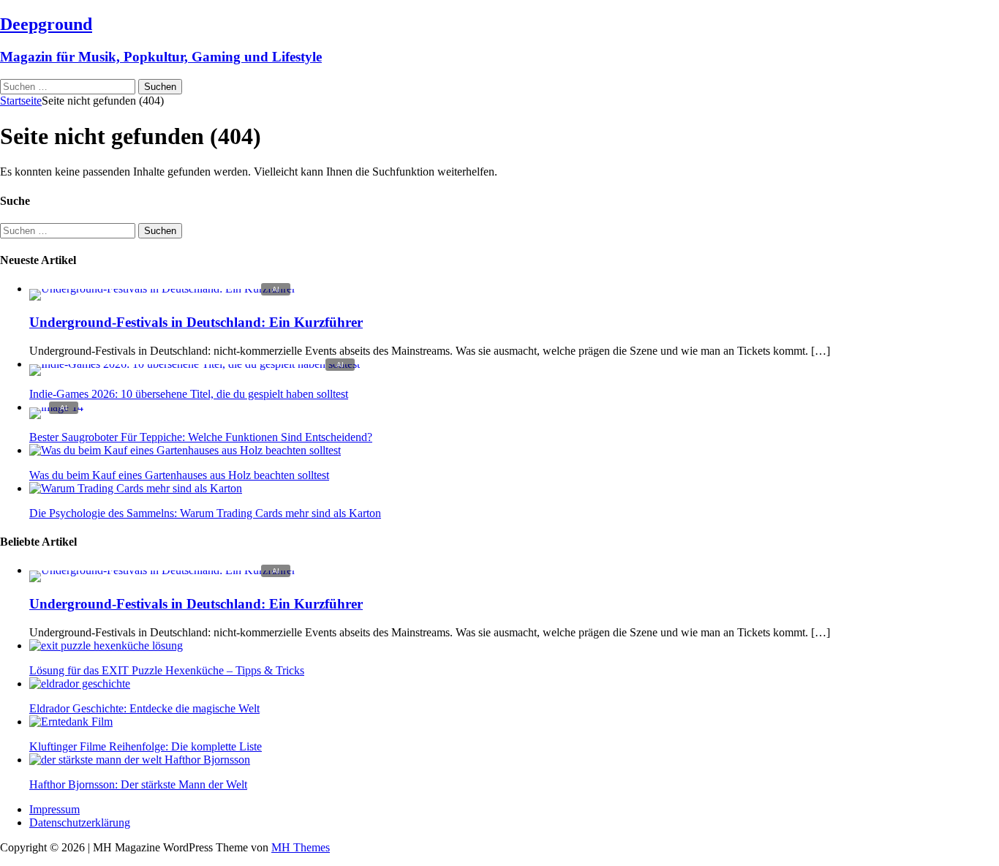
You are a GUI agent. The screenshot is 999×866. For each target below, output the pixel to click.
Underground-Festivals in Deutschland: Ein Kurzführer (196, 322)
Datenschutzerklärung (79, 822)
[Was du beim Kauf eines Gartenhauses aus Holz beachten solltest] (185, 450)
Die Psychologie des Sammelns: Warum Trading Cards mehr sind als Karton (205, 513)
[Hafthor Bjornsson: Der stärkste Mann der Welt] (139, 759)
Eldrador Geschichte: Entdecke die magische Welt (144, 708)
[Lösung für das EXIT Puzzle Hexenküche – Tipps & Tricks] (106, 645)
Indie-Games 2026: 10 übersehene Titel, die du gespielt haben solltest (188, 394)
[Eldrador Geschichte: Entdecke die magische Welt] (79, 683)
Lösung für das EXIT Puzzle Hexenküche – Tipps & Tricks (166, 670)
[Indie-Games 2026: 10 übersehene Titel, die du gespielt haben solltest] (194, 364)
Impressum (54, 809)
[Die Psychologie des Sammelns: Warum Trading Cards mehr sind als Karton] (135, 488)
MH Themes (300, 847)
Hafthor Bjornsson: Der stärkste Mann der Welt (138, 784)
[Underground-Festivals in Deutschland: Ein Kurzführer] (162, 288)
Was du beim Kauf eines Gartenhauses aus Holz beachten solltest (179, 475)
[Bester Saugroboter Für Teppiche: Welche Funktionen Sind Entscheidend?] (56, 407)
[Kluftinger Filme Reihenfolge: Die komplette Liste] (71, 721)
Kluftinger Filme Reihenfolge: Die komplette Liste (145, 746)
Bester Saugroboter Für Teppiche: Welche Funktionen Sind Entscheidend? (200, 437)
